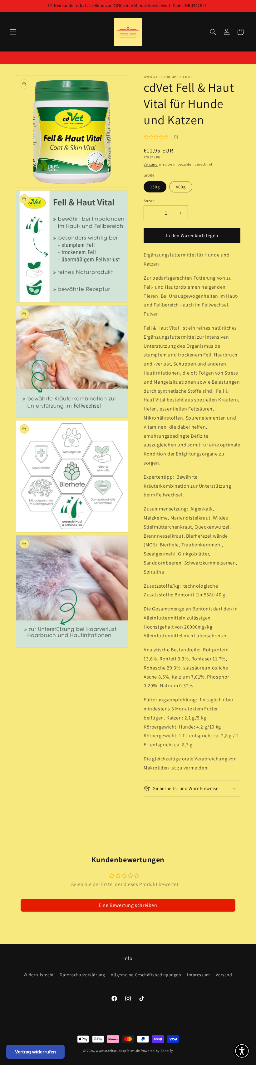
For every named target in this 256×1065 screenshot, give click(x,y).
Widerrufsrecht (39, 975)
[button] (13, 32)
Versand (151, 164)
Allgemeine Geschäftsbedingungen (146, 975)
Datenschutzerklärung (82, 975)
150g (155, 187)
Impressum (198, 975)
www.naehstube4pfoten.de (118, 1050)
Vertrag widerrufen (35, 1051)
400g (181, 187)
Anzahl (149, 200)
